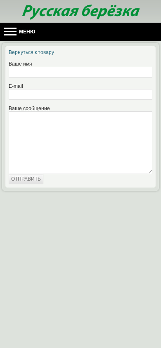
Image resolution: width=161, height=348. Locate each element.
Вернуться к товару (31, 52)
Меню (26, 32)
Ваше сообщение (29, 108)
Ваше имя (20, 64)
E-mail (16, 86)
